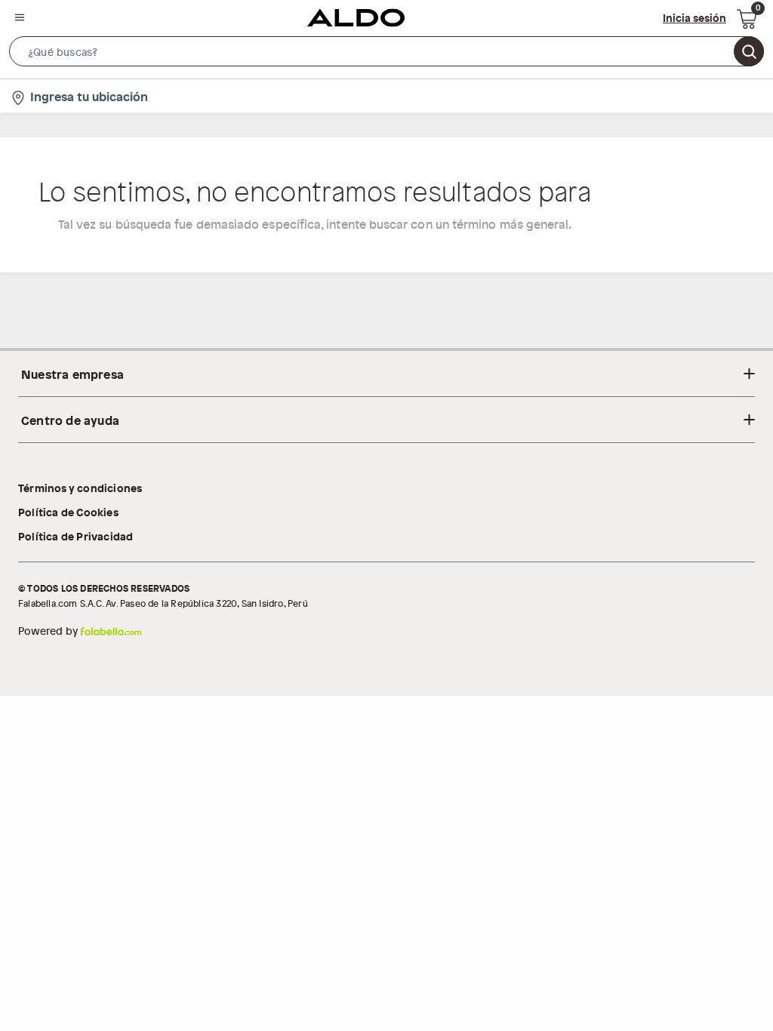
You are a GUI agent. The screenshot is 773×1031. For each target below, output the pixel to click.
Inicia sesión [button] (694, 17)
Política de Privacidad (75, 535)
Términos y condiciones (80, 487)
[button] (386, 54)
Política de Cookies (68, 511)
